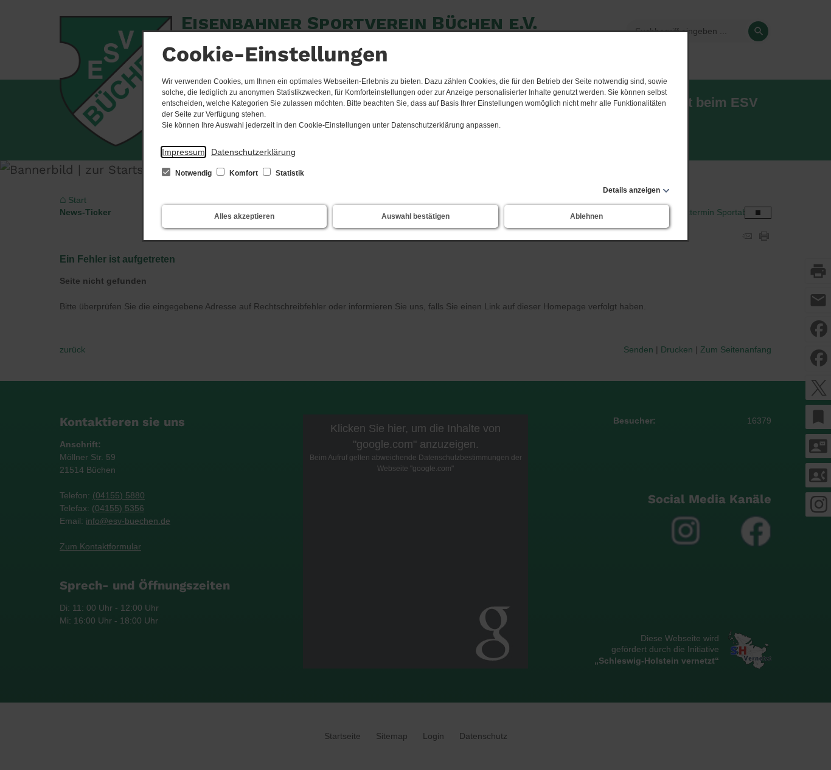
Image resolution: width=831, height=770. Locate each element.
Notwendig (193, 173)
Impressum (183, 152)
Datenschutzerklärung (253, 152)
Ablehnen (586, 216)
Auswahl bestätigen (415, 216)
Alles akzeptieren (244, 216)
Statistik (289, 173)
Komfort (244, 173)
